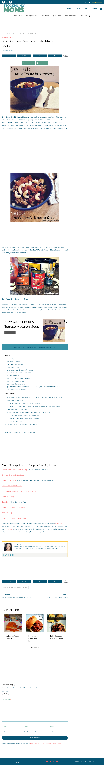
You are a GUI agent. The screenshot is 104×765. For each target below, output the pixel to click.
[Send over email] (55, 55)
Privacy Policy (26, 760)
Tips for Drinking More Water (57, 595)
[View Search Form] (101, 9)
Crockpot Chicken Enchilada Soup (14, 518)
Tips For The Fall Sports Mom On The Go (16, 595)
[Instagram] (7, 2)
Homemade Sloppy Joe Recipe (32, 638)
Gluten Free (57, 16)
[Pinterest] (10, 2)
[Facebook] (3, 2)
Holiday (94, 9)
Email (27, 726)
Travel (78, 9)
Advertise (15, 760)
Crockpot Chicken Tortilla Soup (13, 475)
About (7, 760)
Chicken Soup (7, 513)
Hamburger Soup (8, 496)
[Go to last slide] (6, 629)
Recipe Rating (7, 691)
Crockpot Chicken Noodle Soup (13, 507)
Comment (7, 700)
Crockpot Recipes (97, 2)
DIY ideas (45, 16)
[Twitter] (6, 555)
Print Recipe (42, 63)
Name (5, 726)
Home (4, 34)
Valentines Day (85, 16)
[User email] (12, 555)
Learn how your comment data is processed (46, 743)
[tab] (31, 647)
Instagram (58, 523)
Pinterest (9, 529)
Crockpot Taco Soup (9, 480)
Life (85, 9)
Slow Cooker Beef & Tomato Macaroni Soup (15, 587)
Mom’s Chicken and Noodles (12, 486)
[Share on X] (40, 55)
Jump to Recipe (29, 63)
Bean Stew (6, 502)
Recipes (68, 9)
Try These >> (18, 16)
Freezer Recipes (70, 16)
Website (51, 726)
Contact (18, 762)
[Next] (64, 629)
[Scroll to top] (100, 759)
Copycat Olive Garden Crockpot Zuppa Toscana (19, 491)
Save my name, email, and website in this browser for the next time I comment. (28, 732)
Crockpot (16, 34)
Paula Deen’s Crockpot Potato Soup (14, 470)
